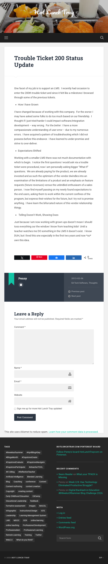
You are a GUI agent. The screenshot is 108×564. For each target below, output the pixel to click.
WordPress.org (66, 527)
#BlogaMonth (12, 457)
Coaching (18, 482)
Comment (19, 327)
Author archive (20, 284)
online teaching (12, 525)
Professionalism (13, 530)
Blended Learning (34, 477)
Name (18, 368)
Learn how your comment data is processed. (73, 431)
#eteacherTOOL (36, 467)
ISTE (43, 511)
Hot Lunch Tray (54, 12)
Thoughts (93, 283)
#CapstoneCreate (29, 457)
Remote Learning (13, 535)
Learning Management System (32, 515)
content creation (33, 486)
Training (28, 535)
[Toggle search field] (102, 37)
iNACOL (42, 506)
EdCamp (36, 496)
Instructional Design (28, 511)
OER (25, 520)
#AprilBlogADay (33, 452)
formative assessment (15, 506)
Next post (76, 296)
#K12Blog (10, 472)
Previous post (77, 291)
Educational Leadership (16, 501)
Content (42, 482)
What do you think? (24, 540)
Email (17, 381)
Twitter (38, 535)
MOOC (16, 520)
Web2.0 (9, 540)
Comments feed (67, 522)
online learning (37, 520)
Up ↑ (101, 557)
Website (18, 395)
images (32, 506)
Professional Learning (33, 530)
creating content (25, 491)
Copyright (10, 491)
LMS (8, 520)
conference (30, 482)
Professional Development (34, 525)
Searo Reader (65, 474)
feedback (34, 501)
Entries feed (64, 517)
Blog (8, 482)
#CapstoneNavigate (36, 462)
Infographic (11, 511)
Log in (61, 513)
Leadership (11, 515)
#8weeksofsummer (14, 452)
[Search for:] (80, 538)
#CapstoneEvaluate (14, 462)
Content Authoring (14, 486)
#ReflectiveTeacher (26, 472)
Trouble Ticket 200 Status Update (48, 61)
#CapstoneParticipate (15, 467)
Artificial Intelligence (14, 477)
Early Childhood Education (17, 496)
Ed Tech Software (79, 283)
